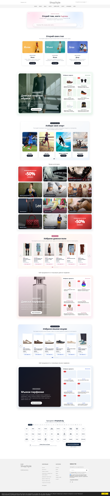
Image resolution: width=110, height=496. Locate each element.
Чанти (50, 6)
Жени (35, 6)
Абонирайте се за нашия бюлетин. (77, 467)
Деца (45, 6)
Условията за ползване (81, 472)
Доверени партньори (46, 476)
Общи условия (45, 471)
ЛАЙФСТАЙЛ (56, 6)
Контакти (44, 469)
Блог (74, 6)
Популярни (30, 424)
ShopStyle (55, 2)
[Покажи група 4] (55, 357)
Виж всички (87, 75)
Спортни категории (46, 482)
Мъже (40, 6)
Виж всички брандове (73, 444)
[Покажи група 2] (53, 357)
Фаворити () (23, 2)
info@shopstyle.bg (24, 470)
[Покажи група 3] (54, 357)
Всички (57, 467)
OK (105, 493)
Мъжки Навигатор (46, 480)
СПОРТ (62, 6)
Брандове (69, 6)
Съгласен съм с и (78, 473)
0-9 (33, 424)
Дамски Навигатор (46, 478)
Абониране (86, 470)
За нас (43, 467)
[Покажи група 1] (52, 357)
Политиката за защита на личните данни (77, 473)
